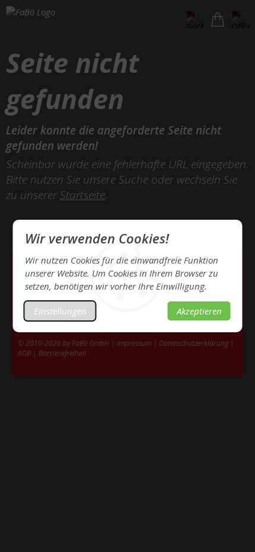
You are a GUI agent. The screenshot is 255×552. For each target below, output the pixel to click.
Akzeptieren (199, 311)
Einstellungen (60, 311)
